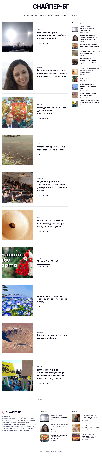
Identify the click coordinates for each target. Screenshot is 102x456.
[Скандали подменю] (37, 15)
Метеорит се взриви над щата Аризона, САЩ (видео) (52, 336)
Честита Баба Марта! (47, 261)
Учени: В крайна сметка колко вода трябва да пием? (90, 426)
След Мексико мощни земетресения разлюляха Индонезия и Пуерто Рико (90, 436)
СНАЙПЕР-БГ (51, 6)
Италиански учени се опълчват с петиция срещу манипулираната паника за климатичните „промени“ (50, 374)
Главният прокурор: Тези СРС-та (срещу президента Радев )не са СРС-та (90, 417)
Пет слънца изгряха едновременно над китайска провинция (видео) (51, 35)
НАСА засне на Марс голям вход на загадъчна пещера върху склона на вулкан (50, 223)
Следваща (40, 399)
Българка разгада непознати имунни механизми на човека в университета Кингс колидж (52, 73)
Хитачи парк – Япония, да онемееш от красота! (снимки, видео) (52, 299)
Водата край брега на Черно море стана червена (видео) (51, 148)
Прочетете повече (44, 44)
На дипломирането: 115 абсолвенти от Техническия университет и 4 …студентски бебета (52, 186)
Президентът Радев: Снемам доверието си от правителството (51, 110)
